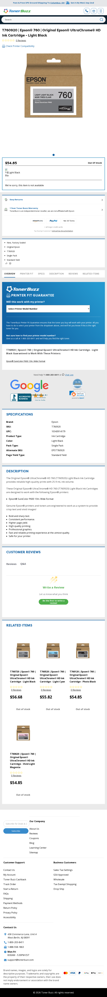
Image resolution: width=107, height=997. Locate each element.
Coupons (34, 838)
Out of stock (23, 709)
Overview (9, 273)
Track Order (9, 884)
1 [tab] (54, 155)
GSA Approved (61, 874)
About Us (34, 828)
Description (56, 274)
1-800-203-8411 (16, 942)
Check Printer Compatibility (20, 46)
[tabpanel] (53, 102)
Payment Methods (12, 903)
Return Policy (10, 907)
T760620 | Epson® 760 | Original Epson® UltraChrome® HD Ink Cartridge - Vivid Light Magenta (23, 760)
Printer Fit (26, 274)
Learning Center (38, 847)
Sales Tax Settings (63, 870)
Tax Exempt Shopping (65, 884)
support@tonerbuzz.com (21, 959)
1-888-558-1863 (16, 947)
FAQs (6, 893)
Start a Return (10, 888)
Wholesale (59, 879)
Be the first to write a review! (54, 601)
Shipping (8, 898)
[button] (77, 395)
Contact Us (9, 870)
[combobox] (53, 20)
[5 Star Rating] (29, 388)
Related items (91, 274)
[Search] (101, 19)
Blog (31, 843)
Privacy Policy (10, 912)
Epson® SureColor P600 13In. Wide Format (25, 361)
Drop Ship (59, 888)
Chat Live (69, 374)
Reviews (73, 274)
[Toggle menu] (101, 11)
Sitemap (33, 852)
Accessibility (9, 917)
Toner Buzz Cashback (14, 879)
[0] (94, 11)
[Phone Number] (87, 11)
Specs (41, 274)
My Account (9, 874)
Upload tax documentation (62, 231)
